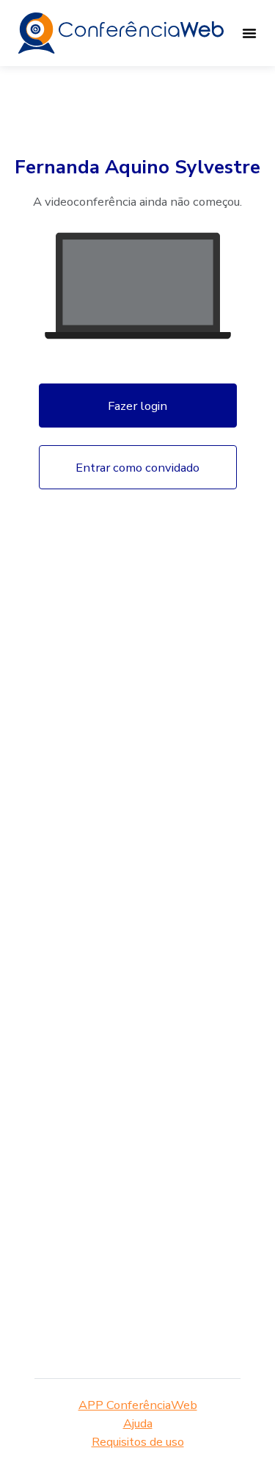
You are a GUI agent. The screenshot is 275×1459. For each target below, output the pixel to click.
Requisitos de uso (138, 1441)
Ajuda (138, 1423)
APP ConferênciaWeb (137, 1405)
